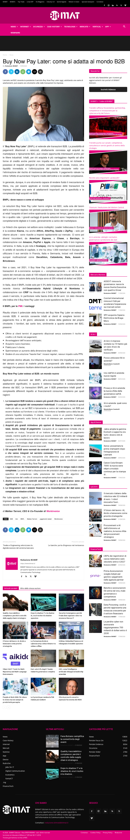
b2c (16, 519)
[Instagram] (108, 5)
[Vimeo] (125, 5)
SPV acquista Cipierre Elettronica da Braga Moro (114, 318)
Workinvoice (53, 511)
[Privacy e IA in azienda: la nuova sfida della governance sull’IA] (95, 393)
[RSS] (117, 5)
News (13, 26)
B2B (11, 519)
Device (5, 759)
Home (5, 55)
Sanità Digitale (61, 2)
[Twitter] (121, 5)
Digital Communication (15, 771)
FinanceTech (8, 786)
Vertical (97, 26)
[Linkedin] (113, 5)
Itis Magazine (40, 2)
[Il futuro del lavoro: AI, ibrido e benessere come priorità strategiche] (15, 630)
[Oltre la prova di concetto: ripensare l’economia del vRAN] (71, 686)
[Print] (40, 71)
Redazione (118, 832)
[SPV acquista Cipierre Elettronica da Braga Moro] (95, 320)
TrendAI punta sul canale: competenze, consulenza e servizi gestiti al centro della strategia (107, 145)
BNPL (22, 519)
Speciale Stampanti (88, 2)
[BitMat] (65, 15)
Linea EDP (30, 2)
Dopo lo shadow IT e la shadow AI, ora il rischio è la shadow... (72, 771)
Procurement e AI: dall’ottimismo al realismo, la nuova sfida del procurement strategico (115, 531)
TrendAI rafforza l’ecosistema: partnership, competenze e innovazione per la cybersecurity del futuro (107, 110)
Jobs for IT (9, 767)
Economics (9, 775)
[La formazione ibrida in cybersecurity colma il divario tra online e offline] (43, 630)
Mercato (84, 26)
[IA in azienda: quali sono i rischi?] (95, 408)
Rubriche (7, 763)
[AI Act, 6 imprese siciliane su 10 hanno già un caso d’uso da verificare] (95, 346)
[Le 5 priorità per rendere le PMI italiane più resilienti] (43, 686)
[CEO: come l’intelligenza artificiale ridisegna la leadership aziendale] (71, 658)
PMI (20, 306)
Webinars (15, 32)
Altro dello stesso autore (30, 588)
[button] (124, 27)
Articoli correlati (10, 588)
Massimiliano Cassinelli (111, 364)
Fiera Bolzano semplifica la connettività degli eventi (72, 739)
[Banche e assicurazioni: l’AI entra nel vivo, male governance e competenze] (95, 592)
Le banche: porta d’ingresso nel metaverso (66, 545)
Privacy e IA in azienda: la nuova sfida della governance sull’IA (114, 391)
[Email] (34, 71)
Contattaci (100, 2)
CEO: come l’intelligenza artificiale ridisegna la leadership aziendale (71, 671)
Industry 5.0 (50, 2)
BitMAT (5, 2)
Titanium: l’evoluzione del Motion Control (106, 207)
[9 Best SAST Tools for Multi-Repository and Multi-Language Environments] (15, 658)
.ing (4, 782)
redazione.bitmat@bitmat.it (56, 822)
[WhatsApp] (22, 71)
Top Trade (21, 2)
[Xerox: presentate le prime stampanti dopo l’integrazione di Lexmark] (95, 450)
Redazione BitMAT (11, 66)
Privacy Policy (107, 832)
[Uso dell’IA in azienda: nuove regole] (95, 378)
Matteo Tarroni (32, 519)
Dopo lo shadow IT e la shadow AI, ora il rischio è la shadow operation (42, 615)
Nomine (6, 752)
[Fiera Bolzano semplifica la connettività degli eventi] (52, 741)
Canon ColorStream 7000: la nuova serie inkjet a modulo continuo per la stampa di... (115, 468)
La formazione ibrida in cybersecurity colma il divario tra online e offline (43, 643)
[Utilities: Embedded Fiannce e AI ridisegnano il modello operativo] (71, 630)
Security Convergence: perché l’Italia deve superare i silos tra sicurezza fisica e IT (70, 615)
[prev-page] (4, 707)
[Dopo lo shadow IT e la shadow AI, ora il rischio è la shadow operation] (43, 602)
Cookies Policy (95, 832)
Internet (24, 26)
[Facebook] (104, 5)
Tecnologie (69, 26)
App (107, 26)
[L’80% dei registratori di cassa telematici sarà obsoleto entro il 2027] (95, 561)
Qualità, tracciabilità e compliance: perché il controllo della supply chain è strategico (14, 615)
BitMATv (12, 2)
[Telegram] (28, 71)
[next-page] (8, 707)
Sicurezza (38, 26)
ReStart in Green (74, 2)
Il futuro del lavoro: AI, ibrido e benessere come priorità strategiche (14, 643)
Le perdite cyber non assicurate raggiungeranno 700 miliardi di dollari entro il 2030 (115, 627)
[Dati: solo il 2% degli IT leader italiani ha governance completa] (43, 658)
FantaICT (9, 778)
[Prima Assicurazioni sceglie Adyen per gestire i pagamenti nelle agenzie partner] (95, 576)
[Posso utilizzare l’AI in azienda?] (95, 362)
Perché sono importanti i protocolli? (104, 178)
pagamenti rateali (46, 519)
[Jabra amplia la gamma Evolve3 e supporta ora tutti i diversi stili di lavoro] (95, 434)
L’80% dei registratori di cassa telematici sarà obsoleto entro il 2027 (115, 559)
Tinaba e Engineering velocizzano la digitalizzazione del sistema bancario (18, 546)
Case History (53, 26)
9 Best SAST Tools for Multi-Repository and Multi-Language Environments (15, 671)
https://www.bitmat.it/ (27, 563)
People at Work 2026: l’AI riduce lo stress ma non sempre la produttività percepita (15, 699)
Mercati (6, 748)
